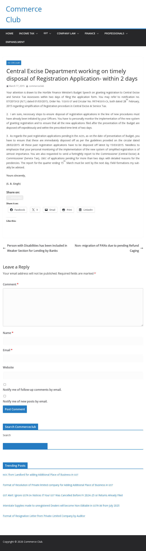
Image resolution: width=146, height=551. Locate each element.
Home (9, 33)
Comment (11, 284)
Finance (90, 33)
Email (7, 350)
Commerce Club (33, 541)
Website (8, 367)
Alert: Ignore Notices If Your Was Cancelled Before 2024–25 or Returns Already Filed (63, 495)
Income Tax (26, 33)
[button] (36, 33)
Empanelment (15, 42)
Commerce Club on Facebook (25, 446)
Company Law (66, 33)
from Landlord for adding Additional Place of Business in (40, 474)
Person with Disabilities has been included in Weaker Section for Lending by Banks (37, 248)
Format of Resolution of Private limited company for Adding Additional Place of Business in (58, 485)
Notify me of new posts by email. (25, 401)
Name (8, 333)
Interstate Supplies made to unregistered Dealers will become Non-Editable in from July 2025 (61, 505)
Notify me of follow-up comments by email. (32, 390)
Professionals (114, 33)
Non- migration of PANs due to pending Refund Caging (107, 248)
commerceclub (36, 86)
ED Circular (14, 63)
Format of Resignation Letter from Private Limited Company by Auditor (44, 516)
